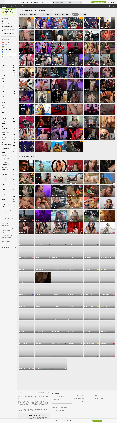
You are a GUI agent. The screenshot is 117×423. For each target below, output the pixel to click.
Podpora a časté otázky (7, 218)
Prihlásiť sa (111, 2)
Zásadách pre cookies (76, 421)
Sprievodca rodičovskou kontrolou (60, 407)
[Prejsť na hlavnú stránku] (12, 2)
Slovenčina (42, 392)
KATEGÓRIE (9, 211)
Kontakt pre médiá (6, 225)
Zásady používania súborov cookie (60, 404)
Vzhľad (23, 14)
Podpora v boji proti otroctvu (58, 410)
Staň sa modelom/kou (7, 232)
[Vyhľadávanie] (70, 2)
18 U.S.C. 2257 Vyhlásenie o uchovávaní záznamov (8, 241)
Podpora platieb (5, 221)
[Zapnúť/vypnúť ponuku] (2, 2)
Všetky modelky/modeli (7, 237)
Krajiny (34, 14)
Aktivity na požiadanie (62, 14)
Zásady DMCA (55, 402)
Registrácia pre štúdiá (7, 235)
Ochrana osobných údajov (8, 228)
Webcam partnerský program (80, 401)
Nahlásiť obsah (5, 223)
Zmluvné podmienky (6, 230)
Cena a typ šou (46, 14)
